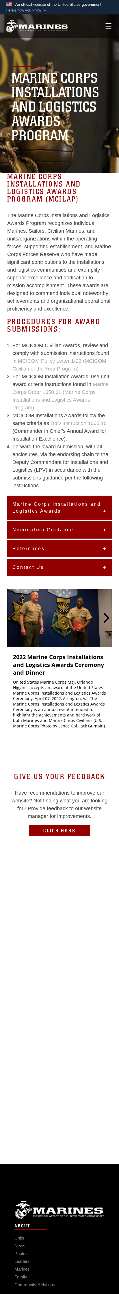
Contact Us (28, 567)
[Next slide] (106, 618)
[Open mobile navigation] (108, 26)
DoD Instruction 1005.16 (79, 423)
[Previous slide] (13, 618)
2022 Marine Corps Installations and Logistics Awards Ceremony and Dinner (58, 664)
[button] (26, 10)
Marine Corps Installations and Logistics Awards (56, 508)
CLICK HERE (59, 830)
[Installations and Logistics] (37, 26)
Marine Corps (59, 1210)
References (28, 548)
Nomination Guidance (43, 529)
